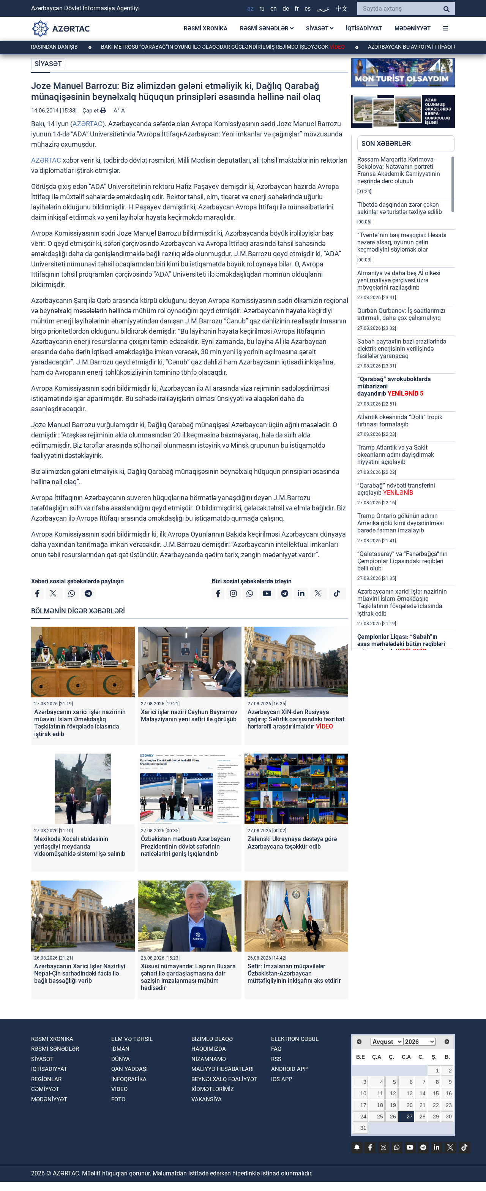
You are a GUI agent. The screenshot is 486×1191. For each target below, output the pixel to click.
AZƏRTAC (88, 124)
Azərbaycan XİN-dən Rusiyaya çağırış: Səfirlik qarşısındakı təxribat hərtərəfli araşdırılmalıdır (296, 719)
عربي (323, 8)
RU (262, 8)
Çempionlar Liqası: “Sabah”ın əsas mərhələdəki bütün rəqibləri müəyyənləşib (401, 644)
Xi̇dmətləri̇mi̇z (212, 1089)
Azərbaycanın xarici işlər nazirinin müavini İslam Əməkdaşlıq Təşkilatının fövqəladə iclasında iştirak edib (80, 723)
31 (363, 1128)
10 (363, 1093)
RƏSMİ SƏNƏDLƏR (265, 28)
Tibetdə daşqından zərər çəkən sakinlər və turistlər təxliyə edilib (399, 208)
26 (393, 1116)
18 (380, 1105)
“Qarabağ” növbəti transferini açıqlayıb (396, 489)
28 (423, 1116)
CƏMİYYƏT (45, 1089)
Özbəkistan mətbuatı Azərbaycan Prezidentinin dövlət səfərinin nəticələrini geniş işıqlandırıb (185, 846)
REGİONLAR (46, 1079)
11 (380, 1093)
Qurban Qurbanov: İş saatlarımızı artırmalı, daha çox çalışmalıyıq (401, 314)
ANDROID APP (289, 1069)
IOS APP (281, 1079)
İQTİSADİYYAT (364, 28)
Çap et (91, 110)
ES (308, 8)
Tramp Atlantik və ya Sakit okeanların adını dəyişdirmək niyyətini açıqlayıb (395, 455)
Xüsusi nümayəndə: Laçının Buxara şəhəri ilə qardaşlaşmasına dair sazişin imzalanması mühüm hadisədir (188, 977)
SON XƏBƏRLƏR (386, 143)
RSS (276, 1059)
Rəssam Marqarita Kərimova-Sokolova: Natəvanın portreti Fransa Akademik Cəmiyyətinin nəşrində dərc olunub (398, 170)
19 (393, 1105)
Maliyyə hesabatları (222, 1069)
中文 (342, 8)
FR (297, 8)
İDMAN (120, 1048)
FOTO (118, 1099)
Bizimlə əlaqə (212, 1039)
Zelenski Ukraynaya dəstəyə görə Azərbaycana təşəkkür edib (292, 842)
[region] (406, 403)
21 (423, 1105)
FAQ (276, 1048)
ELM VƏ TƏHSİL (132, 1039)
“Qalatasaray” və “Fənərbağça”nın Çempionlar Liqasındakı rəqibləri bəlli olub (402, 561)
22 (436, 1105)
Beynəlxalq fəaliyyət (224, 1079)
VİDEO (119, 1089)
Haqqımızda (208, 1048)
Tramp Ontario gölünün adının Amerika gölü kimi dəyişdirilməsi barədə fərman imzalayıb (400, 523)
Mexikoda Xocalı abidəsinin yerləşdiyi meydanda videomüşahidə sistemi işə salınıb (79, 846)
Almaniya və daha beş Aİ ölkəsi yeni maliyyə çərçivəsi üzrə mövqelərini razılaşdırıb (398, 280)
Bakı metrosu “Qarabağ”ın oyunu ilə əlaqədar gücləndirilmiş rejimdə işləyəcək (194, 47)
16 (449, 1093)
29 (436, 1116)
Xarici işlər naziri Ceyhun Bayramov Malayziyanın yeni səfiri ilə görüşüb (189, 715)
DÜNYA (120, 1059)
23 (449, 1105)
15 (436, 1093)
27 (410, 1116)
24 (363, 1116)
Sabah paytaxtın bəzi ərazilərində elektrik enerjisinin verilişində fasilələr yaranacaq (401, 349)
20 (410, 1105)
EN (273, 8)
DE (285, 8)
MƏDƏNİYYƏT (412, 28)
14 (423, 1093)
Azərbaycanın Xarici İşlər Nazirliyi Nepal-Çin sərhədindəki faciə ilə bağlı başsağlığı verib (79, 973)
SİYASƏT (318, 28)
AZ (250, 8)
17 (363, 1105)
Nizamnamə (208, 1059)
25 (380, 1116)
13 (410, 1093)
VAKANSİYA (206, 1099)
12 (393, 1093)
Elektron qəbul (295, 1039)
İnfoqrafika (129, 1079)
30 (449, 1116)
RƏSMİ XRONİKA (205, 28)
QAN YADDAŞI (129, 1069)
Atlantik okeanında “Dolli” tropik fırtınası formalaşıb (399, 420)
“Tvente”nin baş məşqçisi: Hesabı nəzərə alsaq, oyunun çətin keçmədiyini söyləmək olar (402, 242)
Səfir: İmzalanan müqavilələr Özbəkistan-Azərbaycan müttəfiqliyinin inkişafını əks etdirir (294, 973)
